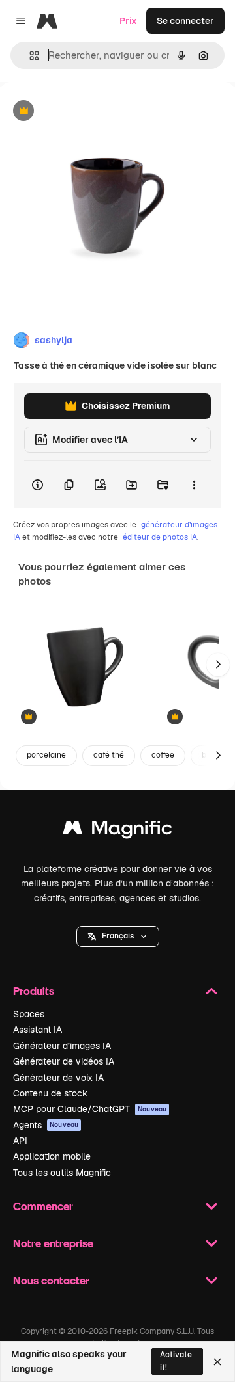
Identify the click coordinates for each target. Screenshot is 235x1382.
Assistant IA (37, 1029)
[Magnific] (117, 831)
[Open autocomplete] (29, 55)
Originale (86, 111)
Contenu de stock (50, 1093)
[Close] (217, 1362)
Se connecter (185, 21)
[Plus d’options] (194, 485)
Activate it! (176, 1360)
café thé (108, 755)
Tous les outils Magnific (62, 1172)
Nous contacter (51, 1280)
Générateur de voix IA (58, 1077)
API (20, 1141)
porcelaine (46, 755)
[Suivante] (218, 665)
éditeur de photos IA (160, 537)
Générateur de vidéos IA (63, 1061)
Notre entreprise (53, 1243)
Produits (33, 991)
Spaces (28, 1014)
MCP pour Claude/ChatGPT (89, 1109)
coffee (162, 755)
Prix (128, 21)
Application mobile (52, 1156)
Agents (45, 1125)
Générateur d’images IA (62, 1046)
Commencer (43, 1206)
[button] (117, 936)
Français (118, 936)
